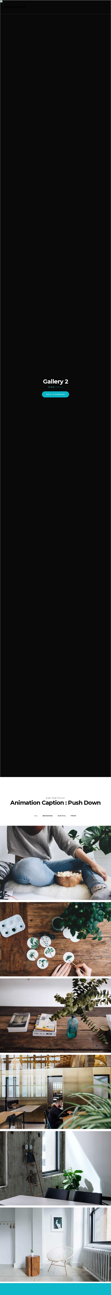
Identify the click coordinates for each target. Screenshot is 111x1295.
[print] (55, 1092)
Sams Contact (15, 7)
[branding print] (55, 1168)
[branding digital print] (55, 863)
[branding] (55, 1015)
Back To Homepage (55, 394)
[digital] (55, 939)
